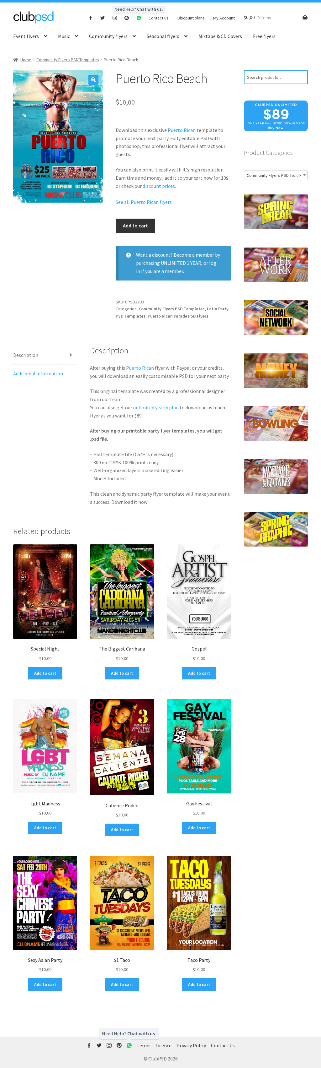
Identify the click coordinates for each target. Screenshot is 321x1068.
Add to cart (135, 225)
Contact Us (223, 1045)
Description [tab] (25, 355)
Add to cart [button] (45, 673)
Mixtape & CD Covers (220, 36)
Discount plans (191, 18)
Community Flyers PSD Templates (67, 60)
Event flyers (26, 36)
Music (64, 36)
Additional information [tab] (38, 373)
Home (25, 60)
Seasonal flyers (163, 36)
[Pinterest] (127, 18)
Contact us (159, 18)
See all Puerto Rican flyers (144, 202)
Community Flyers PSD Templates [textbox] (277, 175)
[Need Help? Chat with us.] (129, 1046)
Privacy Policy (191, 1045)
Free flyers (264, 36)
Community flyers (108, 36)
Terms (143, 1045)
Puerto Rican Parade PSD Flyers (178, 316)
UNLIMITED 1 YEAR (181, 263)
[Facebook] (91, 18)
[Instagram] (115, 18)
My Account (224, 18)
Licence (163, 1045)
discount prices (159, 186)
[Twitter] (103, 18)
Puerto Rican (182, 130)
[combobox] (276, 175)
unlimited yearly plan (156, 407)
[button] (93, 80)
